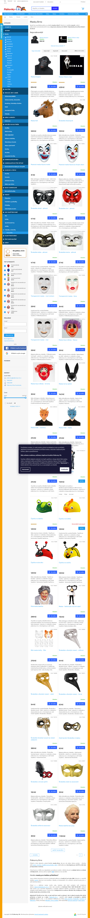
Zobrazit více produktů (57, 46)
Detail (82, 481)
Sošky (6, 219)
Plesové (9, 63)
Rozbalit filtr (14, 406)
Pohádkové (10, 46)
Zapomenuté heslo (9, 341)
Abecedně (64, 51)
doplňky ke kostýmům (48, 865)
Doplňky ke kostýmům (12, 124)
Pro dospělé (10, 70)
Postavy (9, 39)
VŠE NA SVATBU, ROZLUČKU (12, 100)
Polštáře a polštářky (11, 202)
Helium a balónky (10, 138)
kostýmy (39, 865)
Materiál (9, 37)
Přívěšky (7, 205)
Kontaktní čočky (10, 110)
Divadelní (9, 60)
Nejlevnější (47, 51)
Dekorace (7, 121)
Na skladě (11, 403)
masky (34, 865)
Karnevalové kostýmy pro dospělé (15, 167)
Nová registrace (8, 339)
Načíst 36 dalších (58, 850)
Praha (9, 82)
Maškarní (9, 58)
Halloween (10, 53)
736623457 (9, 380)
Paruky (7, 195)
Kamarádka (10, 233)
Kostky (7, 174)
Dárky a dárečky (10, 117)
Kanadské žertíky (10, 156)
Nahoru (35, 855)
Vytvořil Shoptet (81, 914)
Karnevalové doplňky (11, 160)
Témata (9, 51)
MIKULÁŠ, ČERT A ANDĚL (11, 93)
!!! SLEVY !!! (8, 27)
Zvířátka (9, 49)
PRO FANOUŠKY (9, 135)
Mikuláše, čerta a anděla (51, 900)
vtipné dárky (81, 900)
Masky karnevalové (11, 188)
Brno (9, 86)
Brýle (6, 107)
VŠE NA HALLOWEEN (10, 96)
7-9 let (65, 494)
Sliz (6, 216)
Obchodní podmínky (38, 2)
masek (36, 880)
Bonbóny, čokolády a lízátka (13, 103)
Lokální (9, 77)
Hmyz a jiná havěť (10, 145)
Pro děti (9, 72)
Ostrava (10, 84)
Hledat (55, 8)
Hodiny (7, 149)
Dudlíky (7, 128)
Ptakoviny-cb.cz (53, 897)
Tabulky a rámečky (10, 230)
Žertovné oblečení (10, 239)
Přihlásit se (9, 335)
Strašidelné (10, 44)
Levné (8, 67)
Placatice (7, 198)
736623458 (9, 383)
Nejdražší (55, 51)
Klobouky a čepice (10, 170)
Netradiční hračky (10, 191)
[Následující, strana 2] (80, 855)
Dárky (7, 243)
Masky (7, 34)
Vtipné (8, 75)
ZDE (53, 872)
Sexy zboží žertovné (11, 212)
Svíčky (7, 226)
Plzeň (9, 79)
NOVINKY (7, 31)
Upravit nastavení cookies (41, 914)
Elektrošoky (8, 131)
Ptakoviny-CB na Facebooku (14, 385)
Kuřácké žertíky (9, 181)
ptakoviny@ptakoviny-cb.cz (14, 378)
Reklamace (50, 2)
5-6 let (60, 494)
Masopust (9, 65)
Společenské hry (9, 223)
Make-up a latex (9, 184)
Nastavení (25, 469)
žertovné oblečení (72, 900)
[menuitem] (8, 14)
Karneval (9, 56)
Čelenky (7, 114)
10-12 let (71, 494)
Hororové (9, 42)
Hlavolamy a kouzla (10, 142)
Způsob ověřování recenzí (45, 906)
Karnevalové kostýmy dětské (14, 163)
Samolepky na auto (10, 209)
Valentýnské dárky (11, 236)
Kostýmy (7, 89)
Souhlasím (64, 469)
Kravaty (7, 177)
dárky (55, 865)
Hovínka (7, 152)
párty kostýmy (68, 899)
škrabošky (76, 899)
